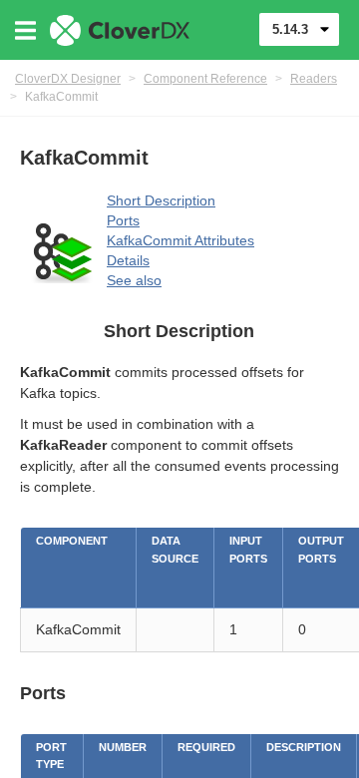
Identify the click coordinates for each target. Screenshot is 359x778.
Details (128, 260)
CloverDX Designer (68, 79)
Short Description (161, 200)
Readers (313, 79)
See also (134, 280)
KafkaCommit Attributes (180, 240)
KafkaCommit (61, 97)
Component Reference (205, 79)
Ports (123, 220)
